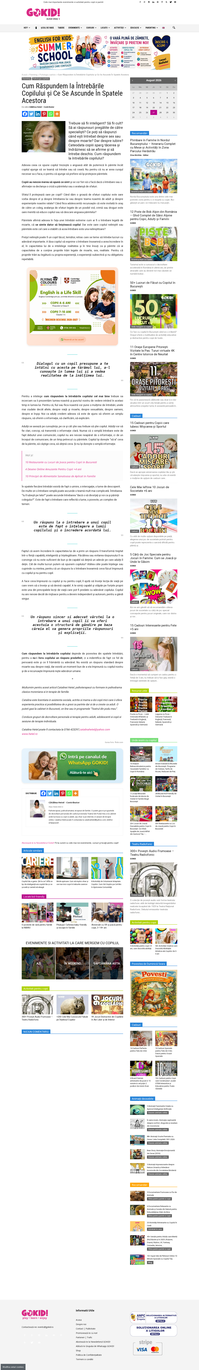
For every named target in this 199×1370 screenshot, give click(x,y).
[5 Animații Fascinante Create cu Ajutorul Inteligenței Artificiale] (137, 1110)
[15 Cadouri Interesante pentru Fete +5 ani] (153, 654)
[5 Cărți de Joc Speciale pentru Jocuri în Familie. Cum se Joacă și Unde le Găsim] (153, 586)
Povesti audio (137, 895)
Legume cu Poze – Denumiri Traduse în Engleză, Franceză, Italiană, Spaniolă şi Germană (163, 719)
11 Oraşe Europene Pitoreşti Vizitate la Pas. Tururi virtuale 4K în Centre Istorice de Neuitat (152, 350)
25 (140, 112)
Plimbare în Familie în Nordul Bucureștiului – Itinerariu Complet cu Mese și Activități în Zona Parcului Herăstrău (153, 145)
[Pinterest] (162, 2)
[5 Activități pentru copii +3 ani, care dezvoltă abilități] (141, 936)
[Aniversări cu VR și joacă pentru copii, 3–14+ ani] (107, 913)
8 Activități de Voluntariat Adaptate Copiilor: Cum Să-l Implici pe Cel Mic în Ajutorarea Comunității (106, 884)
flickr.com (119, 742)
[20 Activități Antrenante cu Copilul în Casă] (137, 1226)
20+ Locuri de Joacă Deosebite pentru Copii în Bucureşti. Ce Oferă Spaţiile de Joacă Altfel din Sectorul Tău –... (140, 828)
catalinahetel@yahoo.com (95, 729)
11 (140, 103)
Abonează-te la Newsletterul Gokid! (38, 843)
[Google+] (144, 2)
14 (160, 103)
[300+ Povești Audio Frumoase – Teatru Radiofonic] (37, 1005)
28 (140, 93)
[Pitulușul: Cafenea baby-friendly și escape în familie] (72, 913)
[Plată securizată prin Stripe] (147, 1347)
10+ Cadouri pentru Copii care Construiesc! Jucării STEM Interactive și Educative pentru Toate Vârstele (165, 1083)
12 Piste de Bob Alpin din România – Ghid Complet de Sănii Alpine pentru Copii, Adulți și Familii (153, 215)
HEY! (26, 28)
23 (174, 107)
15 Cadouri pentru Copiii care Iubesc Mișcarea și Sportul (149, 424)
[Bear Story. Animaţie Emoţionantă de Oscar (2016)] (137, 1154)
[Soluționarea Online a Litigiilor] (153, 1330)
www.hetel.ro (29, 733)
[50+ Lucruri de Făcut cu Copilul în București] (153, 311)
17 (133, 107)
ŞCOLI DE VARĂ (47, 28)
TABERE (61, 28)
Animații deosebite (142, 1098)
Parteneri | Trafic (84, 1337)
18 (140, 107)
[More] (57, 114)
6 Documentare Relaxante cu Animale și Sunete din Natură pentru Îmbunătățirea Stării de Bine (162, 1209)
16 (174, 103)
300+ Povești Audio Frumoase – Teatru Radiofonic (152, 852)
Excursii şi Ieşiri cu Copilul (141, 191)
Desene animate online (157, 1112)
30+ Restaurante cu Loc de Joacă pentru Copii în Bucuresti (165, 826)
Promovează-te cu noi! (86, 1333)
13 (154, 103)
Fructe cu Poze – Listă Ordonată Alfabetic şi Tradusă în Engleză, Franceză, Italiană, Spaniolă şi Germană (139, 719)
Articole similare (32, 850)
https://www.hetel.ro (56, 807)
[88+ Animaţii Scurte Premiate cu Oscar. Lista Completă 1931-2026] (137, 1140)
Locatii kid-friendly (34, 896)
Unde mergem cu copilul (141, 326)
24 (133, 112)
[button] (173, 27)
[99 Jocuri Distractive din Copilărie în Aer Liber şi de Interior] (107, 1005)
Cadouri (134, 467)
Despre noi (81, 1324)
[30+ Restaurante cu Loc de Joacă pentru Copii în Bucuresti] (166, 813)
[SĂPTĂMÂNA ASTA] (106, 963)
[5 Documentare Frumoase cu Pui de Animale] (137, 1196)
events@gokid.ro (45, 1327)
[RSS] (166, 2)
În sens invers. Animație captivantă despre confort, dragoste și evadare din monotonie (162, 1123)
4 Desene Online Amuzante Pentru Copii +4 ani (53, 469)
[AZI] (38, 963)
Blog (150, 1262)
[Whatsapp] (50, 114)
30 (154, 93)
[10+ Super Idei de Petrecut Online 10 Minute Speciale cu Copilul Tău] (137, 1259)
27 (133, 93)
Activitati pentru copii (35, 988)
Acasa (79, 1319)
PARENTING (151, 28)
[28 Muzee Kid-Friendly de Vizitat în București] (166, 783)
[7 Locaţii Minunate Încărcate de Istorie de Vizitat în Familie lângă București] (141, 783)
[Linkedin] (153, 2)
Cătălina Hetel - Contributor (41, 107)
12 (147, 103)
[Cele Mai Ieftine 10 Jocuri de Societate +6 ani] (153, 516)
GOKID (133, 223)
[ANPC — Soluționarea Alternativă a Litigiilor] (153, 1317)
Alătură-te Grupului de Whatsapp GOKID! (95, 1346)
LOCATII (104, 28)
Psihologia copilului (47, 75)
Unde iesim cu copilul (144, 740)
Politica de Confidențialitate (89, 1354)
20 (154, 107)
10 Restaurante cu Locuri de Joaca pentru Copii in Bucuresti (61, 462)
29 (147, 93)
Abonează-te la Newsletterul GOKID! (93, 1341)
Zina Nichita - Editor (139, 155)
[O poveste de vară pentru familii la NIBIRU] (37, 913)
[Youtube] (175, 2)
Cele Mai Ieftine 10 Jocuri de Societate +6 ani (149, 489)
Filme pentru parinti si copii (159, 1199)
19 (147, 107)
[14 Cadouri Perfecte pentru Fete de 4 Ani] (141, 1038)
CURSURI (90, 28)
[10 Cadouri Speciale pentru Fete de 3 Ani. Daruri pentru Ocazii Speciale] (166, 1038)
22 (167, 107)
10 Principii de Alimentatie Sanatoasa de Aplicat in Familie (60, 476)
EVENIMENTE (74, 28)
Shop (78, 1350)
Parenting (33, 75)
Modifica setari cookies (13, 1367)
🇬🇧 (163, 28)
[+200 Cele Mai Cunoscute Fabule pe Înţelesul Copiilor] (72, 1005)
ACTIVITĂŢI (119, 28)
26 (147, 112)
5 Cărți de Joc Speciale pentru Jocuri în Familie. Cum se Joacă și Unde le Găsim (153, 558)
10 (133, 103)
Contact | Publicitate (85, 1328)
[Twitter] (171, 2)
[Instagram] (149, 2)
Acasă (24, 75)
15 (167, 103)
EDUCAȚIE (134, 28)
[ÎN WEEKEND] (72, 963)
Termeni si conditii (84, 1359)
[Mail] (157, 2)
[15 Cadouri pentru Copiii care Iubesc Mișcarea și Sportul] (153, 451)
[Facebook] (140, 2)
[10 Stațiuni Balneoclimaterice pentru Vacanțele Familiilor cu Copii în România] (141, 753)
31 (160, 93)
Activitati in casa (155, 1229)
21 (160, 107)
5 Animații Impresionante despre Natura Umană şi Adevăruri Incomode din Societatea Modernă (161, 1167)
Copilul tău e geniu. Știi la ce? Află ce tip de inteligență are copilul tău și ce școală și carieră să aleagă (37, 884)
